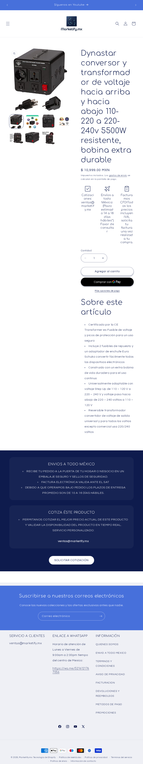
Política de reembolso (70, 757)
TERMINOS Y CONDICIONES (105, 663)
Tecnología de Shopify (44, 757)
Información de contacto (83, 761)
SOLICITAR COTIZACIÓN (71, 560)
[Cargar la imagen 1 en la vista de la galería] (16, 121)
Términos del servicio (121, 757)
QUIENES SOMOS (107, 644)
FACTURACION (105, 682)
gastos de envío (118, 175)
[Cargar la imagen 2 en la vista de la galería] (32, 121)
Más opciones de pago (107, 291)
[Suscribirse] (101, 616)
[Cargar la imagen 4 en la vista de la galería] (64, 121)
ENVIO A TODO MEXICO (111, 653)
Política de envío (58, 761)
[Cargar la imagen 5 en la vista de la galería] (16, 137)
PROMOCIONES (106, 712)
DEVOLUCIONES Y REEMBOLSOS (108, 693)
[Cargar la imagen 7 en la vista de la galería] (48, 137)
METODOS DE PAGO (109, 704)
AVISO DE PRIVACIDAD (110, 674)
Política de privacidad (96, 757)
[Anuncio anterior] (7, 5)
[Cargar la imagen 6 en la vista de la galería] (32, 137)
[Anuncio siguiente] (136, 5)
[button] (8, 24)
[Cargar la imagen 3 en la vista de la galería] (48, 121)
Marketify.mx (25, 757)
